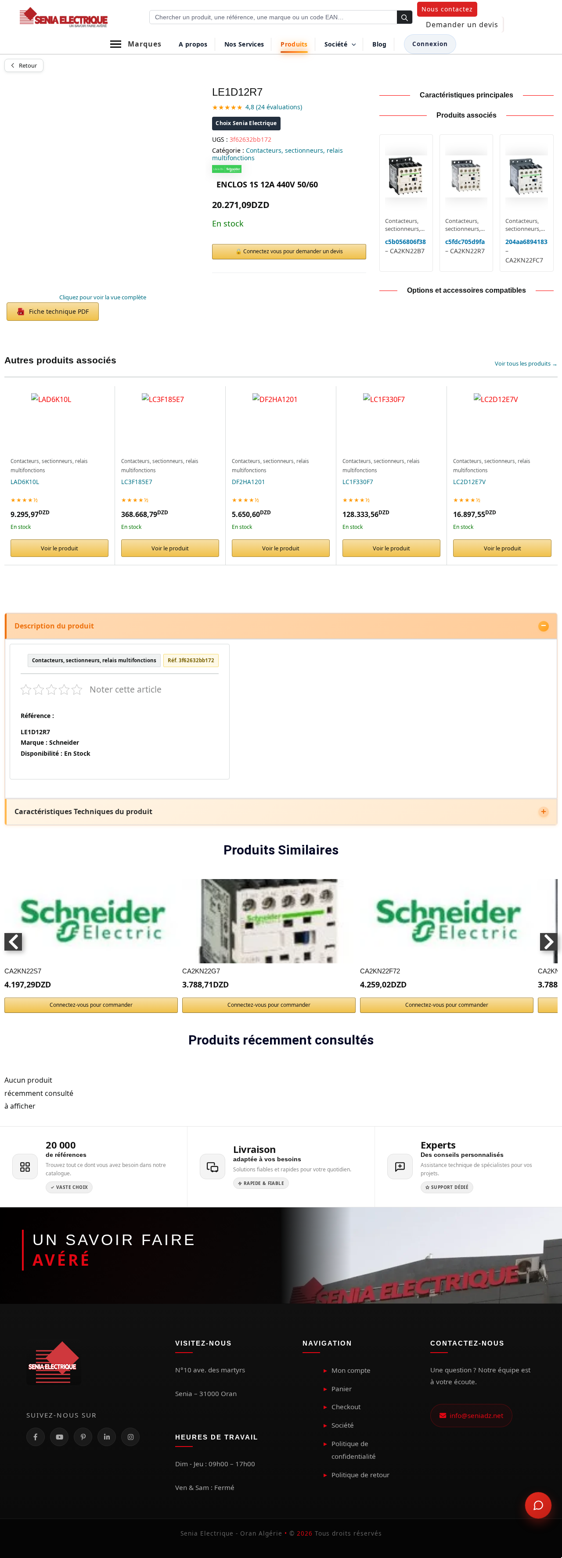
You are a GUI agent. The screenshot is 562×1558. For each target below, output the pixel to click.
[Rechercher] (404, 18)
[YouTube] (59, 1437)
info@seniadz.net (474, 1415)
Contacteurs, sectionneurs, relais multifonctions (277, 154)
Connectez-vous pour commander (91, 1005)
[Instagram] (130, 1437)
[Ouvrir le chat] (538, 1505)
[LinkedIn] (106, 1437)
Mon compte (351, 1370)
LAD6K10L (25, 482)
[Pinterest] (83, 1437)
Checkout (345, 1406)
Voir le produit (59, 548)
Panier (341, 1388)
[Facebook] (35, 1437)
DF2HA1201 (248, 482)
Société (342, 1425)
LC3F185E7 (136, 482)
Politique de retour (360, 1474)
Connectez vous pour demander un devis (293, 251)
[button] (447, 9)
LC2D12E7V (469, 482)
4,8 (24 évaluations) (273, 107)
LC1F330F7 (357, 482)
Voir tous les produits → (526, 363)
